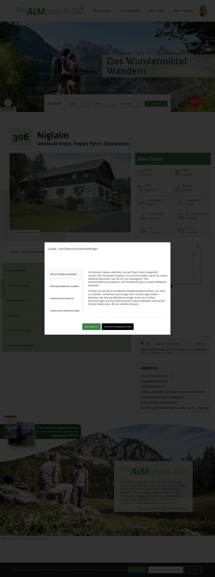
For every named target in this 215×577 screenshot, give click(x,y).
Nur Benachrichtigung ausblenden (117, 327)
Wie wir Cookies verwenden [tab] (63, 274)
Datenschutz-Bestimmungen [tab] (64, 310)
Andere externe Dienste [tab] (62, 298)
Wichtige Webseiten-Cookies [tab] (64, 286)
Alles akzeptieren (91, 327)
